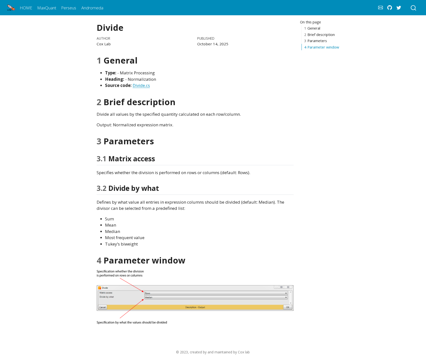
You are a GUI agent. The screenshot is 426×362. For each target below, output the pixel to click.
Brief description (319, 34)
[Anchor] (159, 158)
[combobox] (414, 7)
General (312, 28)
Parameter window (321, 47)
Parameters (315, 40)
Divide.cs (141, 85)
